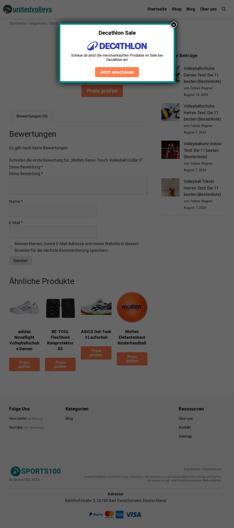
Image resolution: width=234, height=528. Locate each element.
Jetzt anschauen (117, 72)
